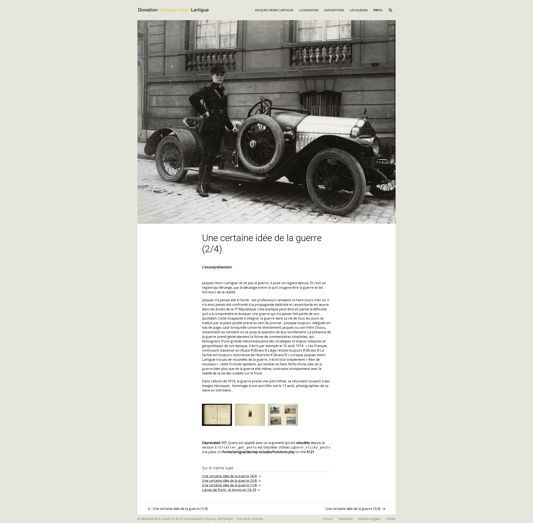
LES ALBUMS (359, 10)
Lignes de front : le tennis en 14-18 (229, 489)
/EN (378, 10)
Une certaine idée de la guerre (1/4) (229, 485)
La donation (309, 10)
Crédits (391, 519)
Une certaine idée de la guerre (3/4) (229, 480)
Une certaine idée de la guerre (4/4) (229, 476)
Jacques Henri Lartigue (274, 10)
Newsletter (345, 519)
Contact (327, 519)
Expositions (334, 10)
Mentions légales (369, 519)
